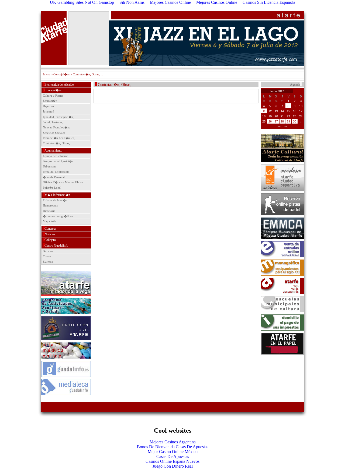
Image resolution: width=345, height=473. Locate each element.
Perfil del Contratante (56, 171)
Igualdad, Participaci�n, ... (60, 116)
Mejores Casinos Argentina (173, 442)
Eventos (48, 261)
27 (276, 121)
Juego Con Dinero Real (173, 466)
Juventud (48, 111)
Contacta (50, 228)
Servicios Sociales (54, 132)
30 (294, 121)
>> (285, 126)
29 (288, 121)
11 (264, 111)
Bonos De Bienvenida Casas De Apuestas (172, 446)
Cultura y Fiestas (53, 95)
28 (282, 121)
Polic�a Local (52, 187)
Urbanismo (50, 166)
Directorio (49, 210)
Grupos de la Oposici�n (58, 161)
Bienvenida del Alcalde (59, 84)
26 (270, 121)
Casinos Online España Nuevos (172, 461)
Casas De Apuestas (172, 456)
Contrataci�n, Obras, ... (58, 143)
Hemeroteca (50, 205)
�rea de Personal (54, 177)
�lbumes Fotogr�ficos (58, 216)
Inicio (46, 74)
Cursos (47, 256)
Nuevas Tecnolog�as (56, 127)
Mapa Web (49, 221)
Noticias (49, 234)
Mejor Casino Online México (173, 451)
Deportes (48, 106)
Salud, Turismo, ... (54, 122)
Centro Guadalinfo (56, 245)
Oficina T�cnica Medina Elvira (63, 182)
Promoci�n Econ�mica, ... (60, 137)
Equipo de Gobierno (55, 155)
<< (279, 126)
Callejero (50, 240)
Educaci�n (50, 100)
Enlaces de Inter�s (55, 200)
